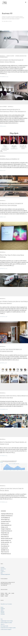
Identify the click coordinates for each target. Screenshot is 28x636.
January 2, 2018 (3, 362)
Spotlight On (4, 549)
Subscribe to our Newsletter (6, 604)
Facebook (3, 614)
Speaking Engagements (5, 574)
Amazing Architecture (6, 513)
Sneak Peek (3, 548)
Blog (1, 573)
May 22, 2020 (2, 170)
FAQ (1, 619)
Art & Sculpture (4, 517)
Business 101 (2, 55)
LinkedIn (2, 612)
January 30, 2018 (3, 316)
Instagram (3, 608)
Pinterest (2, 611)
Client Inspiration (5, 525)
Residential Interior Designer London (8, 627)
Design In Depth (10, 55)
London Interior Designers (6, 629)
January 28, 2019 (3, 268)
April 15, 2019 (3, 216)
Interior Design (3, 57)
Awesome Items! (5, 521)
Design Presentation (6, 530)
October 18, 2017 (3, 455)
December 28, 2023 (4, 76)
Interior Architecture (20, 55)
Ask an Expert (3, 106)
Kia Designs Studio (4, 626)
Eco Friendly (4, 534)
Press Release (4, 546)
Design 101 (3, 527)
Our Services (3, 568)
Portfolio (2, 567)
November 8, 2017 (4, 409)
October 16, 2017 (3, 502)
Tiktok (2, 610)
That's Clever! (4, 551)
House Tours (4, 536)
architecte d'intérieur (6, 515)
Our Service (4, 544)
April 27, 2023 (3, 126)
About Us (2, 624)
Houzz (2, 607)
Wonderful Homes (5, 553)
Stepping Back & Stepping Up (9, 159)
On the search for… (5, 542)
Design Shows (4, 532)
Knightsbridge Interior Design (7, 620)
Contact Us (3, 571)
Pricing (2, 570)
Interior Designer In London (6, 622)
